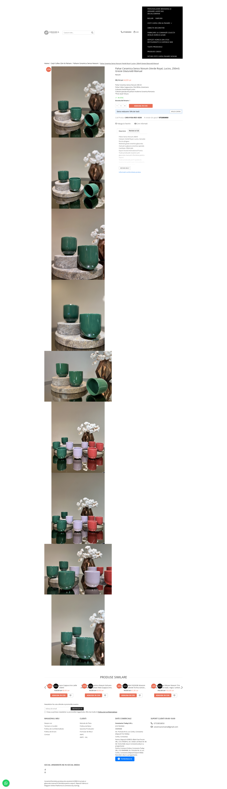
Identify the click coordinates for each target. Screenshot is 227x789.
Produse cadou (154, 51)
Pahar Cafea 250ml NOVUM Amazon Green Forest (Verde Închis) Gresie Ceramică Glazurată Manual (131, 686)
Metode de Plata (85, 723)
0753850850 (158, 723)
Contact (47, 734)
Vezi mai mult (124, 168)
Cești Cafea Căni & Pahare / (62, 63)
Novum (118, 75)
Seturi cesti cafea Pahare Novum (162, 56)
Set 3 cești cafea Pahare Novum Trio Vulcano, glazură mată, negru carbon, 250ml (166, 686)
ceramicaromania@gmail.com (165, 727)
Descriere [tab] (122, 131)
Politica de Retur (85, 726)
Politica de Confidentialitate (107, 712)
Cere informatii (142, 123)
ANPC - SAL (84, 737)
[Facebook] (45, 770)
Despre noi (48, 723)
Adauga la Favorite (124, 123)
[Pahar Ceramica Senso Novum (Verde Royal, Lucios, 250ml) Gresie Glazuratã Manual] (78, 102)
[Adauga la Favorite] (70, 695)
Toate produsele (154, 47)
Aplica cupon (175, 111)
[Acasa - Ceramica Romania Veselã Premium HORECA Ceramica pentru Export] (51, 33)
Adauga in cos (141, 106)
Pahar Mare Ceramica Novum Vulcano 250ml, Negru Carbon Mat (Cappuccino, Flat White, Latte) (96, 686)
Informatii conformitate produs (130, 172)
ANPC (82, 734)
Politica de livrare (50, 732)
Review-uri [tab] (134, 131)
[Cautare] (92, 33)
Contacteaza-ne (126, 759)
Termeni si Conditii (50, 726)
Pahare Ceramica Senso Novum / (86, 63)
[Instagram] (45, 772)
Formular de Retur (86, 732)
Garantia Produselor (87, 729)
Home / (47, 63)
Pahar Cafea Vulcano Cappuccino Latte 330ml (61, 686)
